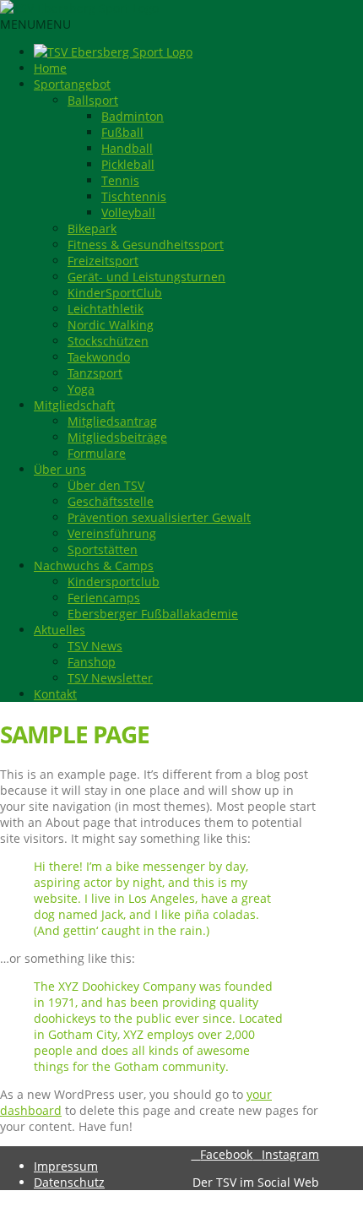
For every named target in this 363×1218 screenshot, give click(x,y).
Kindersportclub (114, 582)
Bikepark (92, 228)
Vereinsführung (112, 533)
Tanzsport (95, 373)
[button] (35, 24)
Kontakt (55, 694)
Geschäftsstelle (111, 501)
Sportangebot (72, 84)
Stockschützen (108, 341)
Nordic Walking (111, 325)
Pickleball (127, 164)
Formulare (97, 453)
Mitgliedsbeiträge (117, 437)
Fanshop (92, 662)
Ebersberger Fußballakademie (153, 614)
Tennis (120, 180)
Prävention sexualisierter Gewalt (159, 517)
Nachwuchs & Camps (94, 565)
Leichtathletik (106, 309)
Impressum (66, 1166)
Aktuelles (59, 630)
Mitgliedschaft (74, 405)
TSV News (95, 646)
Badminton (132, 116)
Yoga (81, 389)
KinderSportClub (115, 293)
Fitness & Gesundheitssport (146, 245)
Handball (127, 148)
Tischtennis (133, 196)
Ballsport (93, 100)
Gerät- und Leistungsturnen (146, 277)
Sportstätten (103, 549)
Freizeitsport (103, 261)
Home (50, 68)
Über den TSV (106, 485)
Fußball (122, 132)
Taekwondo (99, 357)
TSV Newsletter (110, 678)
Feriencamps (104, 598)
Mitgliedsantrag (112, 421)
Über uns (60, 469)
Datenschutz (69, 1182)
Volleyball (128, 212)
